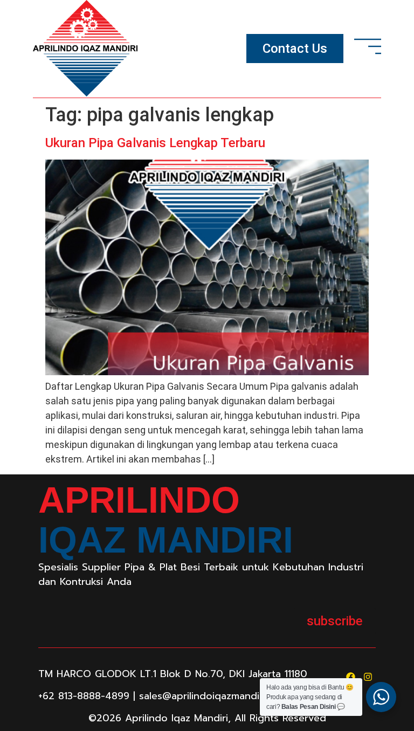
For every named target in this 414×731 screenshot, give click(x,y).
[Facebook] (350, 677)
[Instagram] (368, 677)
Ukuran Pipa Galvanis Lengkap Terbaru (155, 142)
